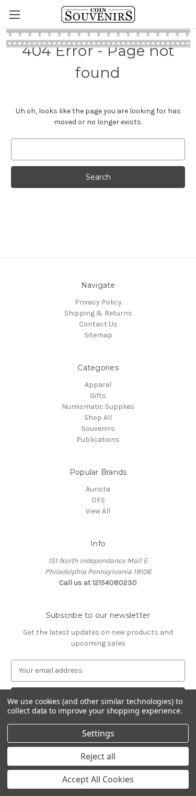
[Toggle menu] (14, 14)
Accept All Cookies (98, 779)
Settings (98, 733)
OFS (98, 500)
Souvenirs (98, 428)
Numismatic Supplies (98, 406)
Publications (98, 439)
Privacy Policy (98, 302)
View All (98, 511)
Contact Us (98, 324)
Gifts (98, 395)
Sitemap (98, 335)
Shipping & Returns (98, 313)
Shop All (98, 417)
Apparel (98, 384)
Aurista (98, 489)
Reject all (98, 756)
